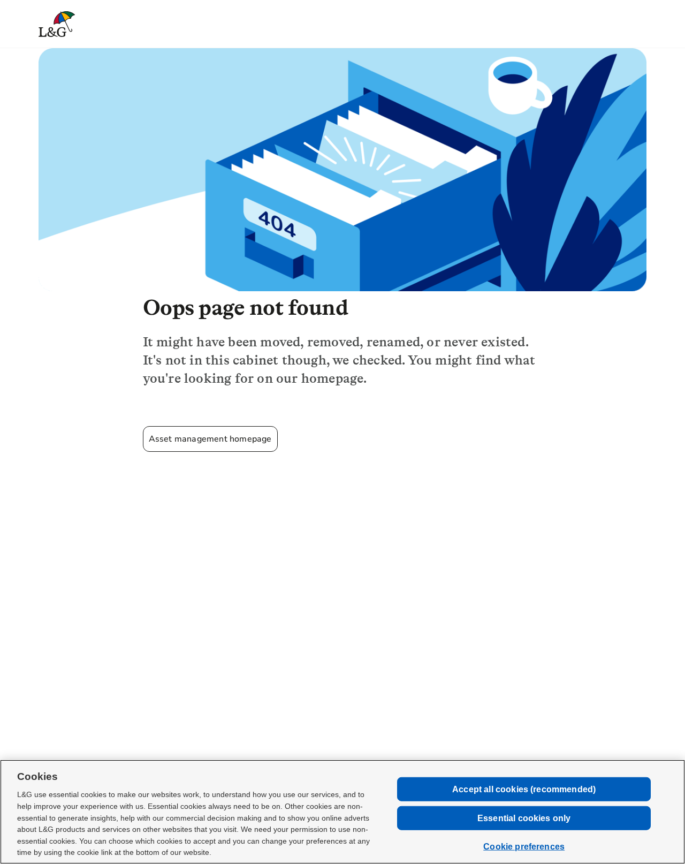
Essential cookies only (524, 818)
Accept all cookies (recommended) (524, 788)
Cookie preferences (524, 846)
